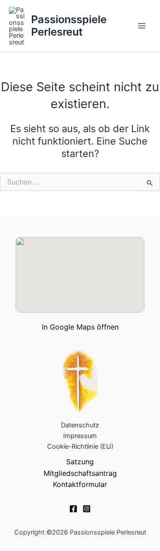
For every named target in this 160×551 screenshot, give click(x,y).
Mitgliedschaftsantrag (80, 473)
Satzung (80, 461)
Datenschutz (80, 425)
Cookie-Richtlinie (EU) (80, 446)
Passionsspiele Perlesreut (69, 25)
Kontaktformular (80, 484)
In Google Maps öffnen (80, 326)
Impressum (80, 436)
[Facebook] (73, 509)
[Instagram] (87, 509)
